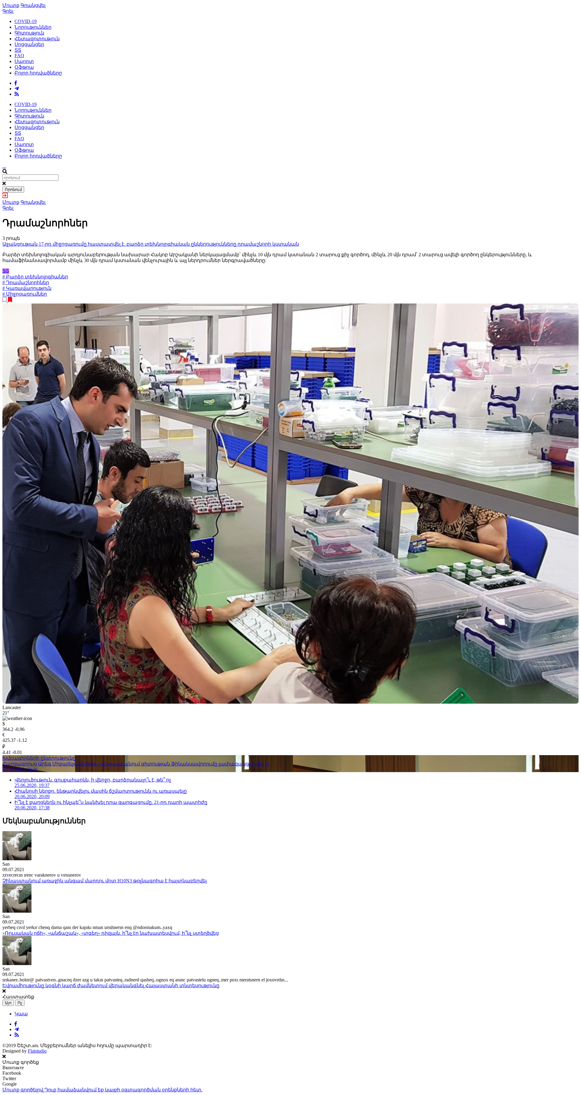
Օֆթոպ (24, 67)
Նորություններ (33, 27)
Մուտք (10, 5)
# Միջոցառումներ (24, 294)
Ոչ (20, 1002)
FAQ (19, 55)
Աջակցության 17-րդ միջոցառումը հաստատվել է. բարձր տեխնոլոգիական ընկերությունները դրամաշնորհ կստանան (150, 244)
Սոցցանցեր (29, 44)
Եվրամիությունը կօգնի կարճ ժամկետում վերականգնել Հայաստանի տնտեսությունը (110, 985)
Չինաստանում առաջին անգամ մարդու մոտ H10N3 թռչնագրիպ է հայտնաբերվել (104, 880)
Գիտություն (29, 32)
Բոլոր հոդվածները (38, 72)
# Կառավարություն (26, 288)
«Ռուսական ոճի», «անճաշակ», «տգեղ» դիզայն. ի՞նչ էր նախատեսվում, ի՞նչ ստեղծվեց (110, 933)
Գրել (7, 11)
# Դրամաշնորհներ (25, 282)
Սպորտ (24, 61)
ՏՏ (18, 50)
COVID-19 (26, 21)
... (4, 166)
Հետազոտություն (37, 38)
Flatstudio (37, 1051)
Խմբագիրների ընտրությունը (39, 758)
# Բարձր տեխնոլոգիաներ (35, 276)
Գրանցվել (33, 5)
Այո (8, 1002)
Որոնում (13, 189)
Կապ (21, 1013)
